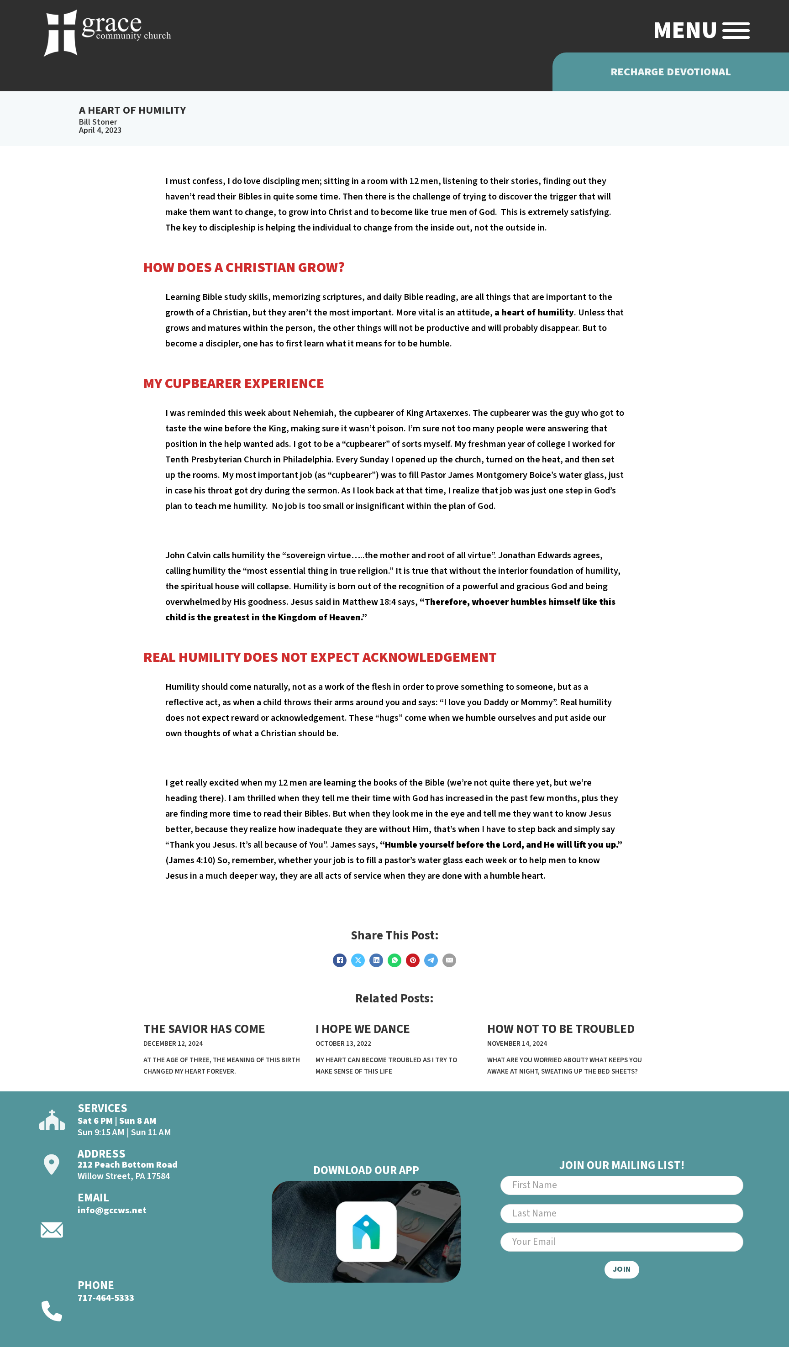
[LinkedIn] (376, 960)
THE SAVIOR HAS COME (204, 1029)
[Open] (736, 30)
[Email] (449, 960)
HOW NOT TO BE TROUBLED (561, 1029)
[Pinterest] (413, 960)
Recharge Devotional (670, 72)
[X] (358, 960)
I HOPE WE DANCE (363, 1029)
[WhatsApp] (394, 960)
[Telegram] (431, 960)
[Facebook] (340, 960)
